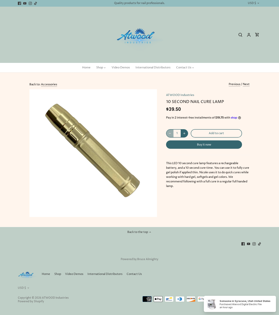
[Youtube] (24, 3)
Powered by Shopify (31, 301)
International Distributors (104, 274)
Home (46, 274)
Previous (234, 84)
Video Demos (74, 274)
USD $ (252, 3)
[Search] (240, 35)
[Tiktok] (35, 3)
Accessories (49, 84)
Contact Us (134, 274)
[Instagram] (30, 3)
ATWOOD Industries (180, 95)
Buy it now (204, 145)
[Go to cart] (257, 35)
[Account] (249, 35)
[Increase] (184, 133)
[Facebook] (19, 3)
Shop (57, 274)
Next (246, 84)
